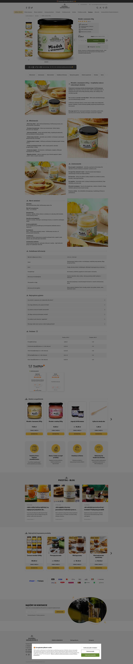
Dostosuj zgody (90, 651)
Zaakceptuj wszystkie (90, 655)
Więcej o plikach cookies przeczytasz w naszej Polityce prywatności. (55, 654)
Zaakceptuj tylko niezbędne (90, 647)
